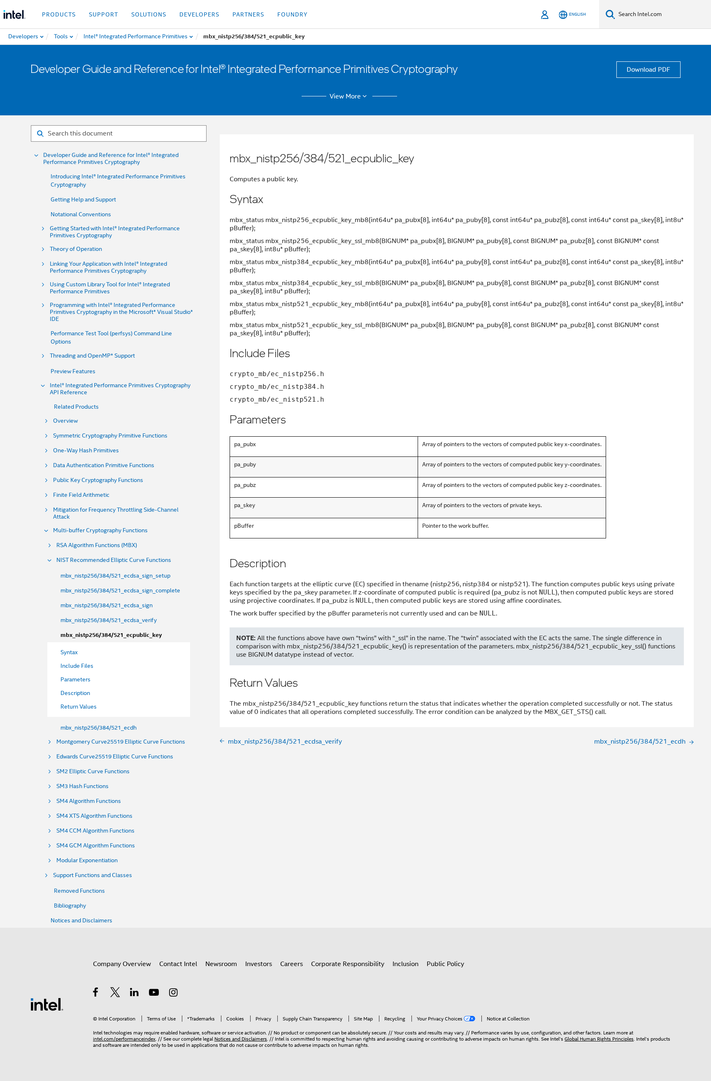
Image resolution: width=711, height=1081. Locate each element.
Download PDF (648, 70)
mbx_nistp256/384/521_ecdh (98, 727)
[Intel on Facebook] (96, 993)
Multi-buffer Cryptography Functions (100, 530)
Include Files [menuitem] (76, 665)
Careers (291, 964)
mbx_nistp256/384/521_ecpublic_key (111, 635)
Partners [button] (248, 14)
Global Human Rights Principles (599, 1039)
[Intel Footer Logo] (46, 1004)
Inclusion (405, 964)
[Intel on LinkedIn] (134, 993)
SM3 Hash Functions (82, 786)
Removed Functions (79, 890)
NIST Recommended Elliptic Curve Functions (113, 560)
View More (345, 96)
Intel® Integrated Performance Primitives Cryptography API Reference (120, 389)
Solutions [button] (148, 14)
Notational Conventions (81, 214)
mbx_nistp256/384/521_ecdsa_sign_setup (115, 575)
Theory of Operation (76, 249)
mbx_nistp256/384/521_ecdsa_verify (108, 620)
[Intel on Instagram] (173, 993)
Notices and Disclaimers (81, 920)
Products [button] (59, 14)
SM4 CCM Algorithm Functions (95, 830)
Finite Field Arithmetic (81, 494)
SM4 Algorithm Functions (88, 801)
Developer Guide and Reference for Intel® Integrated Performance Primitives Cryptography (111, 159)
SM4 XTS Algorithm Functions (94, 815)
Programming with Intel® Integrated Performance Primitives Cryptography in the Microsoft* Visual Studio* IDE (121, 312)
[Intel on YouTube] (154, 993)
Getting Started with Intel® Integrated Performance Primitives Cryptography (115, 232)
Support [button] (103, 14)
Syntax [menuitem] (69, 652)
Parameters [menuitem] (75, 679)
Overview (65, 420)
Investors (258, 964)
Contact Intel (178, 964)
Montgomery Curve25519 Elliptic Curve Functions (120, 741)
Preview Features (73, 371)
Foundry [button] (292, 14)
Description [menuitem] (75, 693)
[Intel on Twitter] (115, 993)
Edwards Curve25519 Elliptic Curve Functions (114, 756)
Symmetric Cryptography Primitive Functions (110, 435)
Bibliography (70, 905)
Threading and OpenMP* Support (92, 355)
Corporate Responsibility (347, 964)
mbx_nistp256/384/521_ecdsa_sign (106, 605)
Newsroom (221, 964)
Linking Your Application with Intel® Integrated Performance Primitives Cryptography (108, 267)
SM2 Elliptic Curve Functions (93, 771)
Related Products (76, 406)
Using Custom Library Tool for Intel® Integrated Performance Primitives (110, 288)
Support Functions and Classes (92, 875)
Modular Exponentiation (87, 860)
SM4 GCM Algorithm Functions (95, 845)
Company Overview (122, 964)
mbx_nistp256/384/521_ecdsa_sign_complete (120, 590)
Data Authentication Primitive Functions (103, 465)
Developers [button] (199, 14)
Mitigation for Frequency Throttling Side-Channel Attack (116, 513)
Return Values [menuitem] (78, 706)
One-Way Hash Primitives (86, 450)
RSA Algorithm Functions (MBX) (96, 545)
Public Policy (445, 964)
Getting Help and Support (83, 199)
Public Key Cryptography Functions (98, 480)
